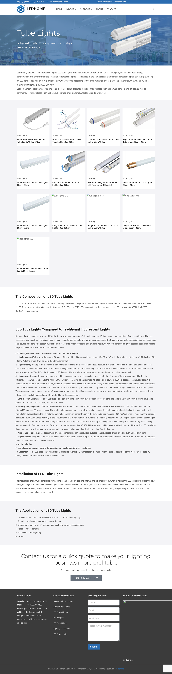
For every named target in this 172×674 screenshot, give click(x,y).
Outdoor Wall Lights (61, 606)
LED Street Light (60, 634)
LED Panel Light (60, 623)
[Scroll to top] (166, 660)
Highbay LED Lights (61, 628)
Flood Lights (58, 617)
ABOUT (99, 9)
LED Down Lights (60, 612)
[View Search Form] (152, 9)
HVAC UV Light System (63, 601)
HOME (59, 9)
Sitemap (120, 668)
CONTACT (111, 9)
